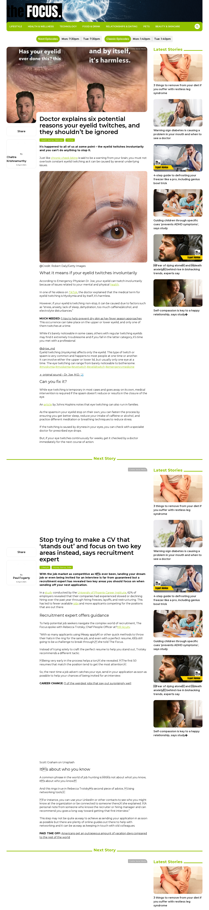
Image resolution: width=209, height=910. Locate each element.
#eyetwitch (78, 366)
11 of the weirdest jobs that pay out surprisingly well (97, 683)
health (114, 284)
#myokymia (47, 366)
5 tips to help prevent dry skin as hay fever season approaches (101, 318)
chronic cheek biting (64, 157)
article (48, 404)
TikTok (70, 140)
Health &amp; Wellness (52, 140)
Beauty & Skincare (167, 26)
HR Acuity (123, 627)
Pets (146, 26)
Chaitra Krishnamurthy (16, 159)
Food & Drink (91, 26)
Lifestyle (15, 26)
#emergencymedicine (119, 366)
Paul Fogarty (21, 577)
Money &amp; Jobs (62, 567)
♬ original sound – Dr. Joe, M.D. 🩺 (62, 374)
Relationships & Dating (121, 26)
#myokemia (63, 366)
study (48, 592)
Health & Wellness (41, 26)
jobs (76, 603)
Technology (68, 26)
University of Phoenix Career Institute (102, 592)
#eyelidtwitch (96, 366)
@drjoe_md (47, 348)
